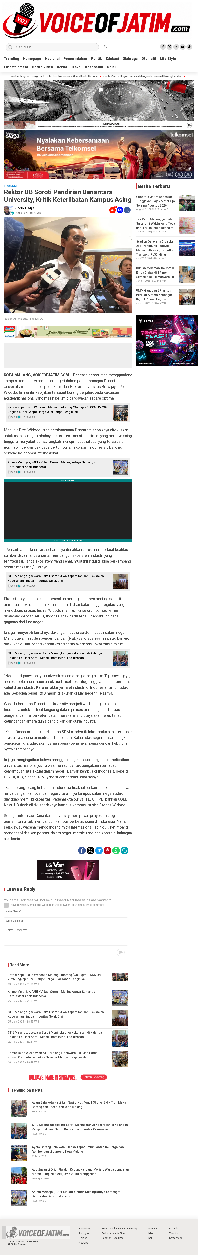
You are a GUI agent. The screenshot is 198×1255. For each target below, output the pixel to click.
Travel (76, 67)
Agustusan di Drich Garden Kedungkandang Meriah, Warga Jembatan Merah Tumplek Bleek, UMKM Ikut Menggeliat (80, 1171)
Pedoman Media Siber (113, 1233)
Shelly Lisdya (24, 208)
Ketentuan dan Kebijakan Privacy (119, 1228)
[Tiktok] (189, 47)
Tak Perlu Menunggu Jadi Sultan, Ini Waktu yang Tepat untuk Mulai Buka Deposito (156, 223)
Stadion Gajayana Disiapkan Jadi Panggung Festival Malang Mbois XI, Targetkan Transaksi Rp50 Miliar (155, 248)
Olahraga (130, 58)
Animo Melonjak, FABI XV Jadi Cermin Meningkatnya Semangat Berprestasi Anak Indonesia (52, 464)
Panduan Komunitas (113, 1238)
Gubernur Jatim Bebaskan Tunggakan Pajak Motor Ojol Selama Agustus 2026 (156, 201)
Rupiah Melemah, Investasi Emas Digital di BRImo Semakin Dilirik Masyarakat (155, 272)
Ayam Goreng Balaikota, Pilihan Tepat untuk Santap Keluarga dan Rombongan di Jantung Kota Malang (78, 1149)
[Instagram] (176, 47)
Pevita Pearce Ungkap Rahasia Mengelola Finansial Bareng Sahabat (109, 76)
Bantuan (153, 1228)
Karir (150, 1238)
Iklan (151, 1233)
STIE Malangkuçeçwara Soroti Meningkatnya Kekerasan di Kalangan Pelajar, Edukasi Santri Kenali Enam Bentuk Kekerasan (56, 655)
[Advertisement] (68, 355)
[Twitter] (169, 47)
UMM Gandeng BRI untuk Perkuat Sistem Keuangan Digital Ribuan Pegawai (154, 295)
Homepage (32, 58)
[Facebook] (163, 47)
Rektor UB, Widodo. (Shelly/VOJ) (24, 318)
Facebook (84, 1228)
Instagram (84, 1233)
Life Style (168, 58)
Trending (11, 58)
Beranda (173, 1228)
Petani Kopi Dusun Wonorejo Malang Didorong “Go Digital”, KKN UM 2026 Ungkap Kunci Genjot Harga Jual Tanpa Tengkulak (58, 409)
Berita (62, 67)
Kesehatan (94, 67)
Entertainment (16, 67)
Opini (111, 67)
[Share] (127, 210)
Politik (96, 58)
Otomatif (149, 58)
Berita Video (42, 67)
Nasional (52, 58)
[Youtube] (183, 47)
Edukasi (112, 58)
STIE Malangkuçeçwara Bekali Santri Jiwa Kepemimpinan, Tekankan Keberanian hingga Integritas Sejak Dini (56, 578)
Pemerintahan (75, 58)
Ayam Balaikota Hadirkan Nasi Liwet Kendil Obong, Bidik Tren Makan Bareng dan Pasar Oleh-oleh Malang (80, 1104)
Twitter (83, 1238)
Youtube (83, 1243)
